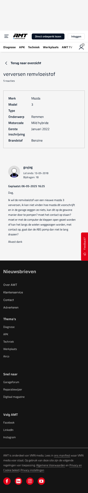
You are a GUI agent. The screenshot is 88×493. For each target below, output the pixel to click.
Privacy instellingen (32, 470)
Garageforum (11, 382)
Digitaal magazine (14, 397)
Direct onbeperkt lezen (48, 36)
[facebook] (7, 481)
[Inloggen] (81, 47)
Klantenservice (13, 292)
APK (5, 334)
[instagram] (30, 481)
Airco (6, 356)
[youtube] (41, 481)
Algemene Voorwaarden (50, 465)
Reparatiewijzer (12, 389)
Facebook (9, 422)
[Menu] (6, 36)
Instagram (9, 437)
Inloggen (76, 36)
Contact (8, 300)
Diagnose (9, 327)
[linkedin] (18, 481)
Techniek (8, 341)
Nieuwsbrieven (19, 271)
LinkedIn (8, 430)
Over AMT (10, 284)
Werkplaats (10, 349)
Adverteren (10, 307)
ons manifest (62, 455)
